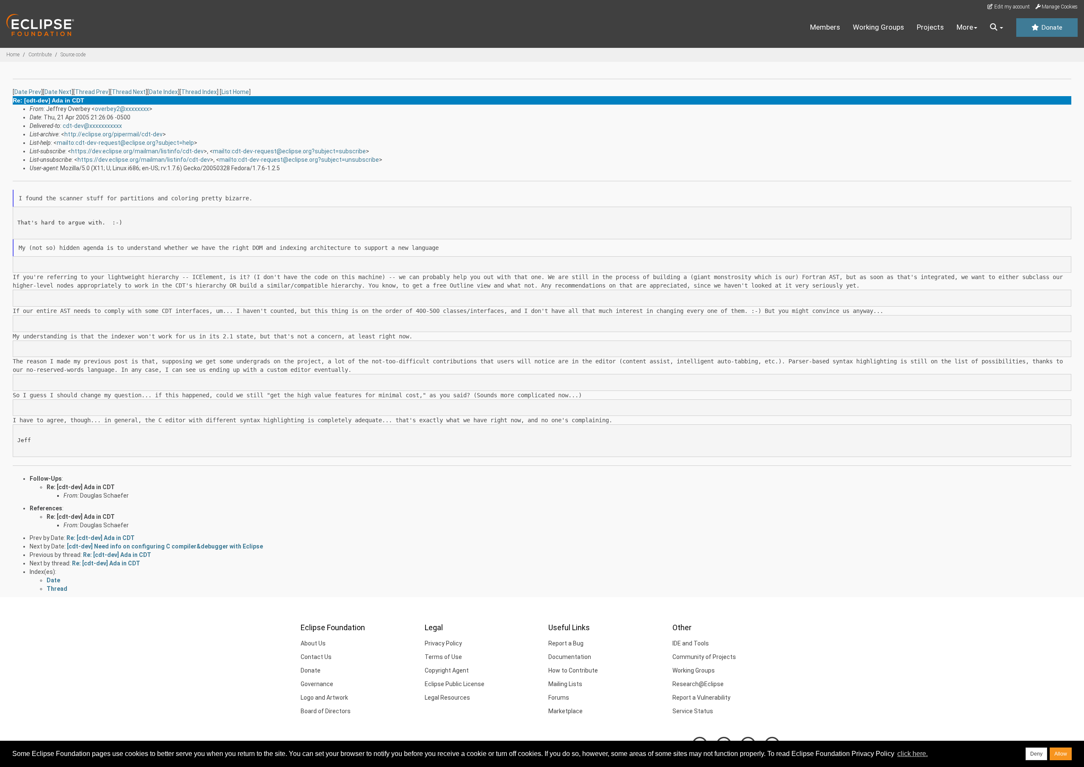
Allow (1060, 754)
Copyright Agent (447, 670)
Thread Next (129, 92)
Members (825, 27)
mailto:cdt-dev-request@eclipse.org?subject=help (125, 142)
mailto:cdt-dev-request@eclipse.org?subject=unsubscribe (299, 159)
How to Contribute (573, 670)
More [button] (965, 27)
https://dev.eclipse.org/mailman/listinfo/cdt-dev (137, 151)
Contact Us (316, 656)
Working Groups (878, 27)
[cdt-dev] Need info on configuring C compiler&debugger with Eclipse (165, 546)
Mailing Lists (565, 684)
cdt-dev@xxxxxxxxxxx (92, 125)
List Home (235, 92)
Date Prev (27, 92)
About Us (313, 643)
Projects (930, 27)
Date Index (163, 92)
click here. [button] (912, 753)
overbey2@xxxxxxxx (122, 108)
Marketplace (565, 711)
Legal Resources (447, 697)
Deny (1036, 754)
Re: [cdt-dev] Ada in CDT (81, 487)
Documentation (569, 656)
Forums (558, 697)
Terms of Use (443, 656)
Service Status (692, 711)
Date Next (58, 92)
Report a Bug (565, 643)
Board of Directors (326, 711)
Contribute (40, 55)
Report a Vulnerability (701, 697)
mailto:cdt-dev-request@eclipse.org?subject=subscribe (289, 151)
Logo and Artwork (324, 697)
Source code (73, 55)
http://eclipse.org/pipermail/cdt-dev (113, 134)
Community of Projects (704, 656)
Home (12, 55)
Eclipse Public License (454, 684)
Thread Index (199, 92)
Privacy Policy (443, 643)
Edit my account (1011, 7)
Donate (1051, 27)
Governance (317, 684)
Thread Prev (91, 92)
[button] (996, 27)
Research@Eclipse (698, 684)
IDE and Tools (690, 643)
